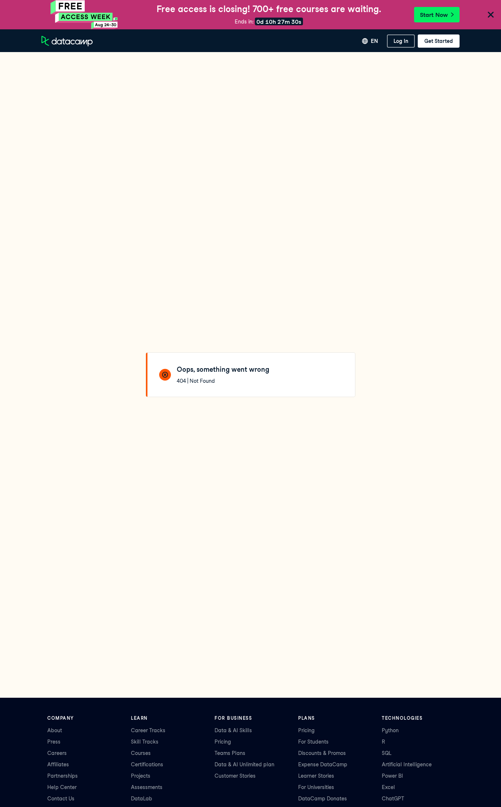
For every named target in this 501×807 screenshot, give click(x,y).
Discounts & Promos (322, 753)
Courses (141, 753)
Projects (140, 776)
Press (54, 742)
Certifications (147, 764)
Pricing (223, 742)
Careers (57, 753)
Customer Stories (235, 776)
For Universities (316, 787)
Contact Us (60, 799)
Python (390, 730)
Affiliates (58, 764)
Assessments (146, 787)
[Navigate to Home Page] (67, 41)
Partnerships (62, 776)
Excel (388, 787)
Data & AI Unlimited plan (244, 764)
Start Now (434, 14)
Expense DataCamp (322, 764)
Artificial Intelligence (407, 764)
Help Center (62, 787)
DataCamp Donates (322, 799)
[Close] (490, 15)
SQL (386, 753)
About (54, 730)
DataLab (141, 799)
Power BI (392, 776)
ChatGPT (393, 799)
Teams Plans (230, 753)
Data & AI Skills (233, 730)
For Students (313, 742)
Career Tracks (148, 730)
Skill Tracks (144, 742)
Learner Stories (316, 776)
